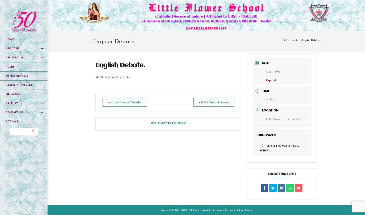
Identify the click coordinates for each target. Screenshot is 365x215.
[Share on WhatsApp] (290, 188)
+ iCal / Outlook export (214, 102)
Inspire (248, 210)
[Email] (298, 188)
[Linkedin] (281, 188)
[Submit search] (33, 131)
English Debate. (311, 40)
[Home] (285, 40)
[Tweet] (273, 188)
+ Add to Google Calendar (124, 102)
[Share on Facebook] (264, 188)
